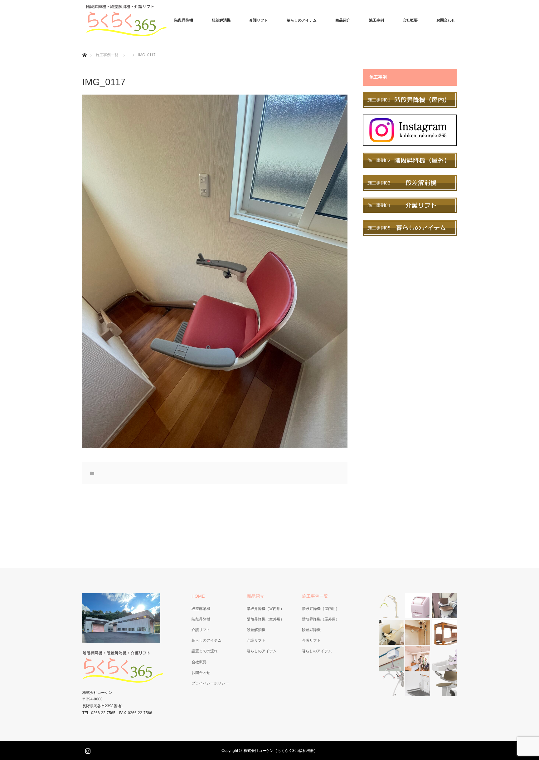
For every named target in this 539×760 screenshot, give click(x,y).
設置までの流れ (205, 651)
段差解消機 (221, 20)
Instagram (87, 749)
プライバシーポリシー (210, 683)
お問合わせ (445, 20)
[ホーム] (84, 47)
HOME (198, 596)
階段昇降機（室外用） (265, 619)
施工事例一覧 (107, 55)
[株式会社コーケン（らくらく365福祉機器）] (129, 20)
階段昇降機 (183, 20)
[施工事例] (410, 106)
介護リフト (258, 20)
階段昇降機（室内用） (265, 608)
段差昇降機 (311, 630)
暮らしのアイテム (302, 20)
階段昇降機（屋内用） (320, 608)
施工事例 (376, 20)
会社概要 (410, 20)
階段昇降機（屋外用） (320, 619)
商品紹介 (342, 20)
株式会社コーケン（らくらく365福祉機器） (281, 750)
